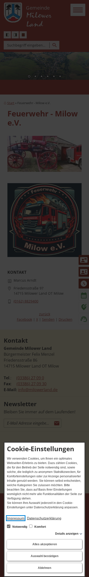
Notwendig (20, 527)
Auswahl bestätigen (44, 556)
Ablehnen (44, 568)
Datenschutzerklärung (44, 518)
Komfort (40, 527)
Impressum (15, 518)
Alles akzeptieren (44, 544)
